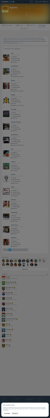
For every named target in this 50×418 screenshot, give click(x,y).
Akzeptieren (15, 413)
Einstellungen (7, 413)
